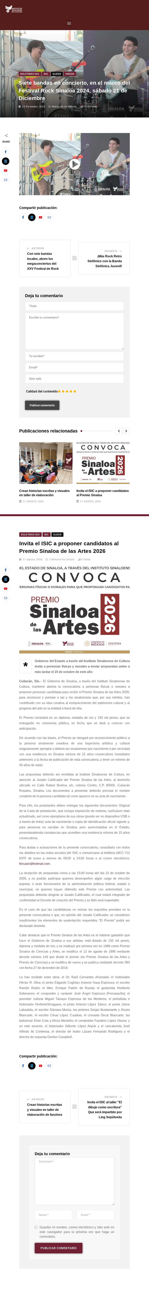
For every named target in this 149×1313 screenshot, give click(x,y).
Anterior (38, 248)
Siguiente (111, 251)
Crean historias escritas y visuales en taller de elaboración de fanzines (44, 1109)
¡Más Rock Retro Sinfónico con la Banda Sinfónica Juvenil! (104, 261)
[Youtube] (6, 170)
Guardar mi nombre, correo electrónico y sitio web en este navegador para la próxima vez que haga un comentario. (77, 1232)
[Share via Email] (6, 180)
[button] (69, 23)
